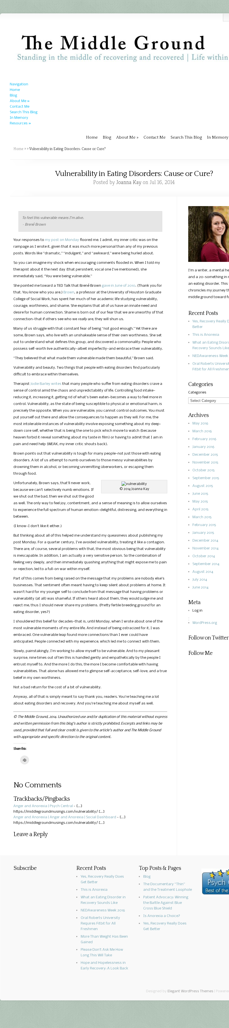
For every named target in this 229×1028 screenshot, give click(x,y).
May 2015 (200, 501)
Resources (20, 123)
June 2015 (200, 494)
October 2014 (203, 556)
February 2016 (204, 439)
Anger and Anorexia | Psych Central (43, 806)
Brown (68, 292)
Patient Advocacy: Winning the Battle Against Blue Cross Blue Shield (165, 903)
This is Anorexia (205, 335)
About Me (20, 101)
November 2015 (205, 462)
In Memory (19, 118)
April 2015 (200, 509)
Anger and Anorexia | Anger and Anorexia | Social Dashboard (64, 817)
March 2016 (202, 431)
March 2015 (201, 517)
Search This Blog (23, 112)
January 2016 (203, 447)
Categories (197, 392)
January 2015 (203, 533)
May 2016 (200, 423)
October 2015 (203, 470)
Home (15, 90)
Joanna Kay (128, 182)
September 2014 (206, 564)
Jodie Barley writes (45, 384)
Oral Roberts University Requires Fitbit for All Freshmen (100, 923)
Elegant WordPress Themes (190, 991)
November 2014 (205, 548)
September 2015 (205, 478)
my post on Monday (62, 240)
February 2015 (204, 525)
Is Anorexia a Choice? (161, 916)
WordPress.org (204, 623)
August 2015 (202, 486)
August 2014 (202, 572)
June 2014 (200, 587)
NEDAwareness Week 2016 (103, 910)
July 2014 (199, 579)
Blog (13, 95)
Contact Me (19, 106)
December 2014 (205, 540)
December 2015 (205, 455)
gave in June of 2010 (118, 286)
